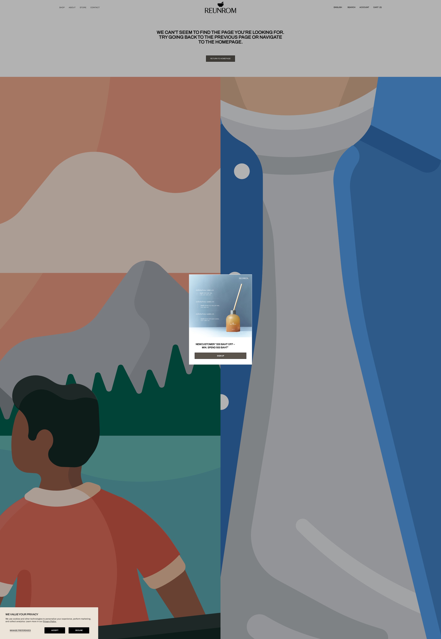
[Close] (248, 278)
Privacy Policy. (49, 621)
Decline (79, 630)
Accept (54, 630)
